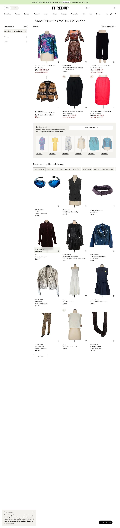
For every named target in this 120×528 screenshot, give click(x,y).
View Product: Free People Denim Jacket (47, 285)
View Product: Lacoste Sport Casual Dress (102, 285)
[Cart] (115, 14)
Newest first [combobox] (110, 26)
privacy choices (26, 521)
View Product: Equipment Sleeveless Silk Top (74, 195)
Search (88, 8)
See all (40, 356)
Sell (15, 8)
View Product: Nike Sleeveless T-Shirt (74, 330)
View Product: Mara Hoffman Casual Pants (47, 330)
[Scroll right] (113, 169)
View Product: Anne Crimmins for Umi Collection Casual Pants (102, 51)
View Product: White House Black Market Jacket (102, 240)
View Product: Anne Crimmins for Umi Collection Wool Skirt (74, 97)
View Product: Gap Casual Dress (47, 240)
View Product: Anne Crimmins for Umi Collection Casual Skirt (74, 51)
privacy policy (10, 523)
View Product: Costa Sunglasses (47, 195)
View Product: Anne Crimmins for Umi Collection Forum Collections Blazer (47, 97)
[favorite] (58, 62)
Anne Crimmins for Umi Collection (14, 31)
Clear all (25, 26)
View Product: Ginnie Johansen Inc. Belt (102, 195)
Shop (7, 8)
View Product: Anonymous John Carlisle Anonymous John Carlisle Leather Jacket (74, 240)
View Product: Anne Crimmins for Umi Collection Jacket (47, 51)
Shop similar (38, 251)
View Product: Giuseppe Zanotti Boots (102, 330)
